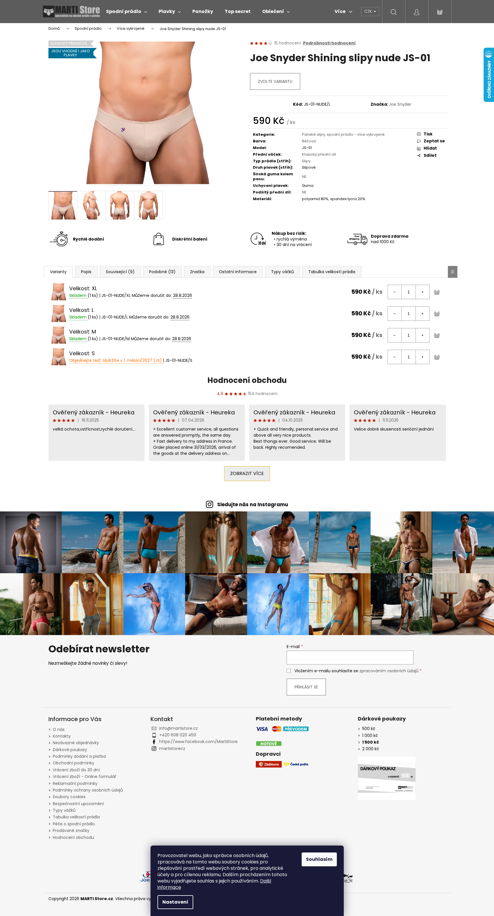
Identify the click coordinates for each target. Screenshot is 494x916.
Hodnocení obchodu (247, 380)
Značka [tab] (197, 272)
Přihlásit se (306, 687)
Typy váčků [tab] (282, 272)
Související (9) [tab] (120, 272)
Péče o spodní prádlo (74, 824)
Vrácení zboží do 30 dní (76, 770)
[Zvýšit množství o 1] (422, 292)
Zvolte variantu (275, 81)
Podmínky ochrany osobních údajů (88, 790)
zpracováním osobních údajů (388, 671)
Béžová (309, 141)
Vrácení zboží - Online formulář (84, 776)
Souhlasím (319, 859)
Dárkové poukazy (70, 750)
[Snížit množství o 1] (395, 292)
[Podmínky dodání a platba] (282, 736)
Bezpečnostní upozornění (78, 804)
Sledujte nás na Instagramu (252, 504)
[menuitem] (126, 11)
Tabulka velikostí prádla (76, 817)
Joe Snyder (400, 104)
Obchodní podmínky (73, 763)
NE (304, 176)
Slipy (306, 161)
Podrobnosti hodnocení (329, 43)
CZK (368, 11)
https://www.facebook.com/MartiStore (198, 741)
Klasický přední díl (319, 154)
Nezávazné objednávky (76, 743)
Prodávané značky (71, 830)
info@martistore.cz (178, 728)
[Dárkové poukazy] (387, 778)
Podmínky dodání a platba (79, 756)
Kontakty (62, 736)
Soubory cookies (69, 797)
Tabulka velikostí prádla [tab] (331, 272)
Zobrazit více (247, 473)
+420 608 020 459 (177, 735)
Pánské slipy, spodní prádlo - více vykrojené (343, 134)
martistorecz (172, 748)
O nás (59, 729)
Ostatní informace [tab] (238, 272)
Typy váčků (64, 810)
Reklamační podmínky (75, 783)
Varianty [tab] (58, 272)
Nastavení (175, 902)
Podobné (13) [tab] (162, 272)
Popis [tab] (86, 272)
